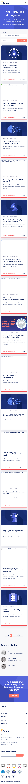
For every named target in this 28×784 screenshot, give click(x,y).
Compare (4, 720)
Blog (4, 24)
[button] (22, 40)
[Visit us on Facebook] (2, 776)
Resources (4, 723)
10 (19, 635)
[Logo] (5, 2)
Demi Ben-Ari (5, 100)
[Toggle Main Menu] (25, 2)
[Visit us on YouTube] (13, 776)
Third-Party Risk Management (13, 24)
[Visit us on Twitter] (9, 776)
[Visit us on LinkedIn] (6, 776)
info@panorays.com (6, 737)
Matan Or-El (5, 565)
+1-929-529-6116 (19, 737)
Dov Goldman (5, 62)
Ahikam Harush (6, 332)
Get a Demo (14, 695)
